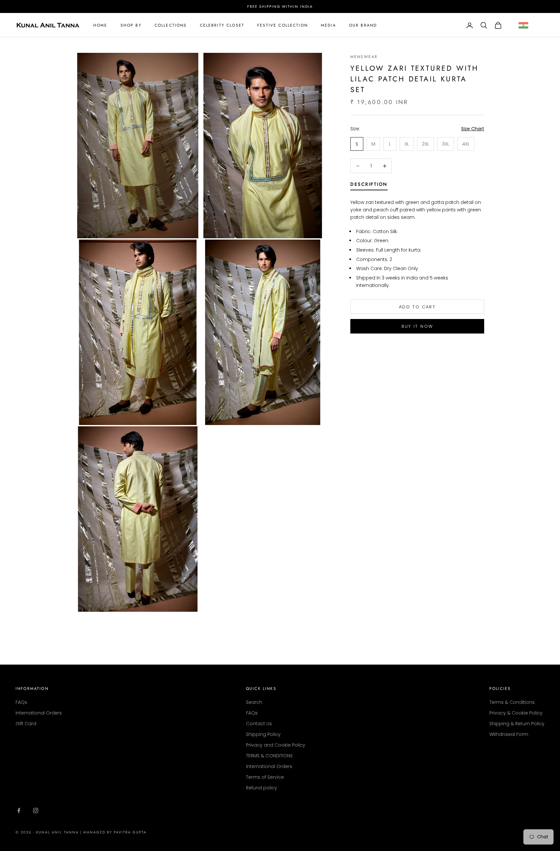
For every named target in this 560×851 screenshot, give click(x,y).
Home (100, 25)
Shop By (131, 25)
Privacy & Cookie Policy (515, 713)
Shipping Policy (263, 734)
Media (328, 25)
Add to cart (417, 307)
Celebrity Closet (222, 25)
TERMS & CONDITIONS (269, 755)
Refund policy (261, 788)
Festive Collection (282, 25)
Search (254, 702)
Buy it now (417, 326)
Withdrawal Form (508, 734)
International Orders (39, 713)
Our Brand (363, 25)
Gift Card (26, 723)
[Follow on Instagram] (35, 810)
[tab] (369, 185)
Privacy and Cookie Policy (275, 745)
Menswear (364, 57)
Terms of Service (265, 777)
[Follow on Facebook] (19, 810)
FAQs (21, 702)
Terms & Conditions (512, 702)
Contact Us (259, 723)
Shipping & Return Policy (516, 723)
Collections (171, 25)
